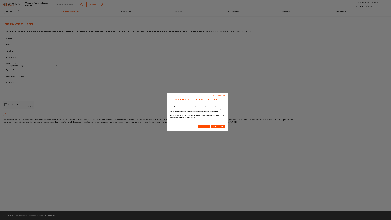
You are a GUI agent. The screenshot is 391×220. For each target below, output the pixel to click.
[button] (219, 95)
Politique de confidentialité (187, 117)
